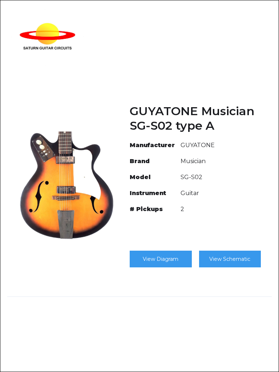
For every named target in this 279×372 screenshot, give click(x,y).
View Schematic (229, 259)
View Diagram (160, 259)
